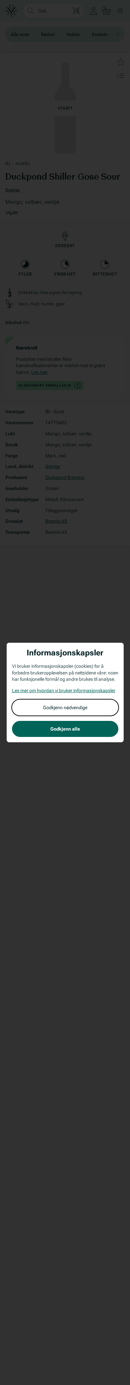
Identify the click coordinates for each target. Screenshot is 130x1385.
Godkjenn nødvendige (65, 707)
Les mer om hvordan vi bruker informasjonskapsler (63, 690)
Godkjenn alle (65, 729)
